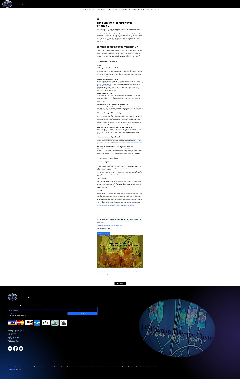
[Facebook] (15, 348)
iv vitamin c (110, 271)
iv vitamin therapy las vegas (103, 274)
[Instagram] (10, 348)
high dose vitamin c (119, 271)
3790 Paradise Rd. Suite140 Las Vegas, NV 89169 (18, 329)
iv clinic (126, 271)
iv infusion (138, 271)
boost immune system (102, 271)
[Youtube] (21, 348)
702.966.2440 (13, 333)
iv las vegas (132, 271)
